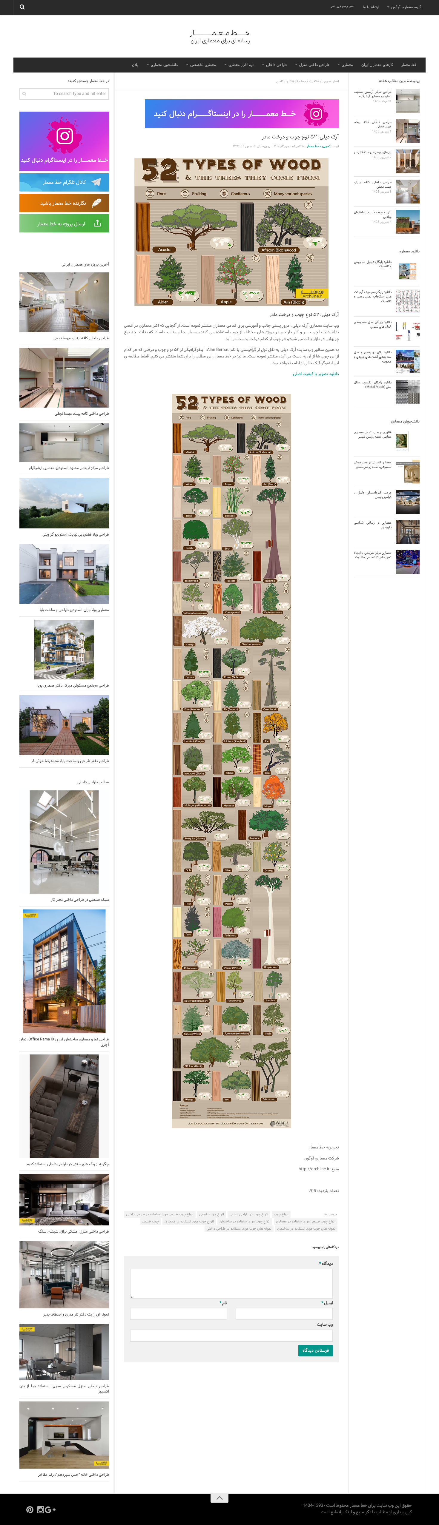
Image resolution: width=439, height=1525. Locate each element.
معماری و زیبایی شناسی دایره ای (373, 525)
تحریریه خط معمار (319, 146)
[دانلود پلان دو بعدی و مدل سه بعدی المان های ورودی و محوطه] (408, 362)
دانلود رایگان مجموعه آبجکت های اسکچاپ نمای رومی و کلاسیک (373, 296)
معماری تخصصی (203, 65)
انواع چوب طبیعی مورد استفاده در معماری (305, 1222)
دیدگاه (326, 1263)
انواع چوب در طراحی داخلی (249, 1214)
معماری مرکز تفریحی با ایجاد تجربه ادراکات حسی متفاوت (373, 555)
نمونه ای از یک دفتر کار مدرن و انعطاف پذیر (76, 1314)
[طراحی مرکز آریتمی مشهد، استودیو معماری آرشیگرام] (64, 442)
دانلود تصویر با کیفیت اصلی (316, 374)
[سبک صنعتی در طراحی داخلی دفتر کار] (64, 842)
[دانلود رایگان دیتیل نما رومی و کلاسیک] (408, 271)
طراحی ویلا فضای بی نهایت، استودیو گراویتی (75, 534)
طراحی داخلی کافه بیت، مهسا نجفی (82, 414)
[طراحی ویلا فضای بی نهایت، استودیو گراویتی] (64, 503)
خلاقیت (314, 81)
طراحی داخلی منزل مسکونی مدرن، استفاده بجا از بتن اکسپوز (64, 1389)
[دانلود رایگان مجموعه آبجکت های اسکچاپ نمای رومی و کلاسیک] (408, 301)
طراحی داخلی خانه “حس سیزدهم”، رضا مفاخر (73, 1475)
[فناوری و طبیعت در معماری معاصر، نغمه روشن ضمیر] (408, 442)
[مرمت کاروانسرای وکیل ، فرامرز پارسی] (408, 502)
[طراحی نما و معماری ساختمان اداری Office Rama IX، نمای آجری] (64, 971)
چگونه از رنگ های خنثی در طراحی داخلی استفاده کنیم (68, 1164)
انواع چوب (281, 1214)
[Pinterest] (30, 1510)
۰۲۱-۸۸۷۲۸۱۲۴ (342, 7)
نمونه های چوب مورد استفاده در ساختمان (306, 1229)
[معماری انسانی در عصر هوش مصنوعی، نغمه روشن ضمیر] (408, 472)
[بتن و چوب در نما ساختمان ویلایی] (408, 222)
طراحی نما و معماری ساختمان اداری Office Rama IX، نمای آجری (64, 1042)
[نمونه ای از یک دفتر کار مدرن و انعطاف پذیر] (64, 1274)
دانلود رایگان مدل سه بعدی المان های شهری (373, 324)
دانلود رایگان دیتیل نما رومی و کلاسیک (373, 264)
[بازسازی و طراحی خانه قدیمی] (408, 161)
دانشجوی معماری (164, 65)
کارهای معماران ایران (377, 65)
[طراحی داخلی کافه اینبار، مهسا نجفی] (64, 302)
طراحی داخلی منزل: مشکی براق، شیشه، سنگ (73, 1231)
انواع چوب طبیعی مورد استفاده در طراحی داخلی (160, 1214)
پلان (135, 65)
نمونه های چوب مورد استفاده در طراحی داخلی (239, 1229)
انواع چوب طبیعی (211, 1214)
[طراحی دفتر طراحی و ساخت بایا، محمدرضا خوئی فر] (64, 725)
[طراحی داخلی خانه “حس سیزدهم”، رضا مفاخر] (64, 1435)
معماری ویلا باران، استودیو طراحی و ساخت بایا (74, 610)
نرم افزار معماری (241, 65)
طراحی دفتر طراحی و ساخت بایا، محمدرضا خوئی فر (70, 761)
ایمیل (327, 1303)
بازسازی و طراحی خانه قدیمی (373, 152)
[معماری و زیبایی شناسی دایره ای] (408, 532)
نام (223, 1303)
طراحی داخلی (276, 65)
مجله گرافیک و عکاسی (291, 81)
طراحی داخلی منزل (314, 65)
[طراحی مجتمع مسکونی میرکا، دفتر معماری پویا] (64, 649)
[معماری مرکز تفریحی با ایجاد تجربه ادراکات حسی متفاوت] (408, 562)
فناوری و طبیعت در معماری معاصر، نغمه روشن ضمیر (373, 435)
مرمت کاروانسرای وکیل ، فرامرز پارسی (373, 495)
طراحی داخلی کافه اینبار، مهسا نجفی (81, 338)
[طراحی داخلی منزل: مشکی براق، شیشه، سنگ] (64, 1199)
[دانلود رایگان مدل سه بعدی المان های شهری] (408, 331)
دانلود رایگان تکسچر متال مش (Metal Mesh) (373, 385)
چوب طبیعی (150, 1222)
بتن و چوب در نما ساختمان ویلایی (373, 215)
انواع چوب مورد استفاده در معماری (189, 1222)
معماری (347, 65)
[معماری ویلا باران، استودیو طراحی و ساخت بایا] (64, 574)
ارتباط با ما (371, 7)
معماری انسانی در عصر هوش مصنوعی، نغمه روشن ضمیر (373, 465)
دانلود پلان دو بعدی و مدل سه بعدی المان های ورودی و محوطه (373, 357)
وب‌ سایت (325, 1324)
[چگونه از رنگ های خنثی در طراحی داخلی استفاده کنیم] (64, 1106)
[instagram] (40, 1510)
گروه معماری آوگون (406, 7)
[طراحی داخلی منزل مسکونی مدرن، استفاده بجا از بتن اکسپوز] (64, 1352)
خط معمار (409, 65)
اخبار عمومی (331, 81)
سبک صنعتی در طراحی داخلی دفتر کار (80, 900)
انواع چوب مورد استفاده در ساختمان (245, 1222)
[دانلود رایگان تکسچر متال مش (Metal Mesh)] (408, 392)
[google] (51, 1510)
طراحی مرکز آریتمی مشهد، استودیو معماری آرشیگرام (69, 468)
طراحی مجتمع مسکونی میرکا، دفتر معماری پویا (73, 685)
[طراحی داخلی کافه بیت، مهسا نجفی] (64, 378)
